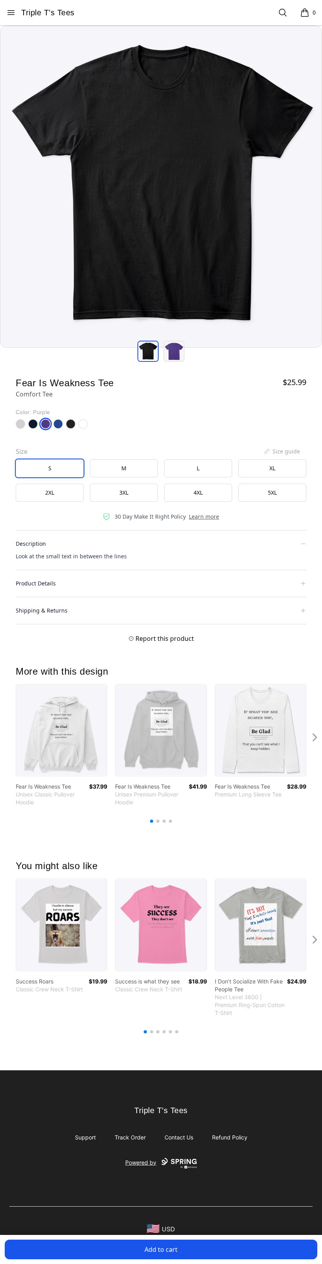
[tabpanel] (161, 187)
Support (85, 1137)
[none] (281, 451)
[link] (61, 730)
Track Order (130, 1137)
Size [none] (21, 451)
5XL (272, 492)
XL (272, 468)
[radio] (50, 468)
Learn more (204, 516)
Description (31, 543)
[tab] (148, 351)
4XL (198, 492)
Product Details (36, 583)
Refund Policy (229, 1137)
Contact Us (179, 1137)
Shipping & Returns (42, 610)
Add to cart (161, 1249)
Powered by (140, 1162)
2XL (49, 492)
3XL (123, 492)
